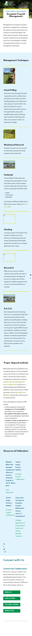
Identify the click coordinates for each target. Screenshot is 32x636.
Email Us (8, 592)
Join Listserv (10, 598)
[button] (27, 4)
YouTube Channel (12, 604)
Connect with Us (13, 560)
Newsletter (9, 610)
